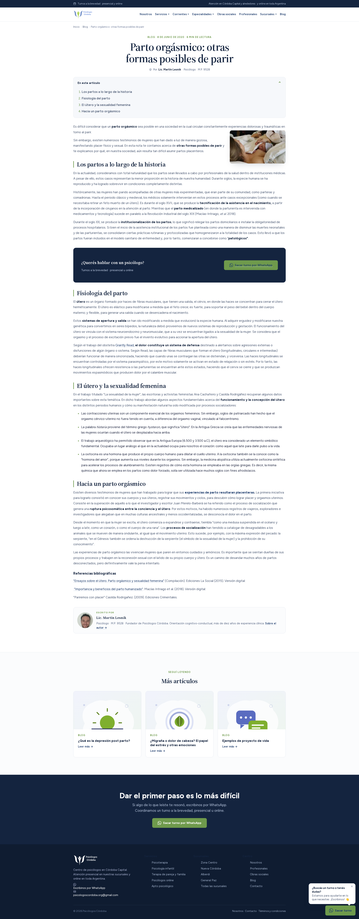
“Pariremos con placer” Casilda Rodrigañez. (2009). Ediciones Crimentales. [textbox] (125, 597)
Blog (283, 14)
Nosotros (146, 14)
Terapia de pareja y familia (168, 874)
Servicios (161, 14)
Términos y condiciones (272, 910)
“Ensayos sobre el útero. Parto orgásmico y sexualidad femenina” (118, 581)
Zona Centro (209, 862)
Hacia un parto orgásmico (101, 111)
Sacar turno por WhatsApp (253, 265)
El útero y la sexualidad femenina (106, 105)
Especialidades (201, 14)
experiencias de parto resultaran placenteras (219, 492)
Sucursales (267, 14)
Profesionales (248, 14)
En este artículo (89, 83)
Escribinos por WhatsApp (89, 888)
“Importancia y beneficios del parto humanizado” (108, 589)
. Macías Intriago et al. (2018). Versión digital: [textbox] (139, 589)
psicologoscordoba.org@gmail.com (95, 895)
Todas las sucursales (214, 886)
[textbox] (181, 416)
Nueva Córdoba (211, 868)
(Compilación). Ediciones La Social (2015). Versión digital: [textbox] (159, 581)
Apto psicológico (162, 886)
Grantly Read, (124, 345)
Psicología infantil (163, 868)
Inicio (76, 26)
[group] (179, 129)
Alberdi (205, 874)
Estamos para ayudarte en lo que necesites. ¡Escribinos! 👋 (330, 893)
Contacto (256, 886)
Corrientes (180, 14)
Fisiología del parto (96, 98)
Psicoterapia (160, 862)
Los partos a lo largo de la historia (107, 92)
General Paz (209, 880)
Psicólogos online (163, 880)
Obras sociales (226, 14)
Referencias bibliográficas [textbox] (94, 574)
